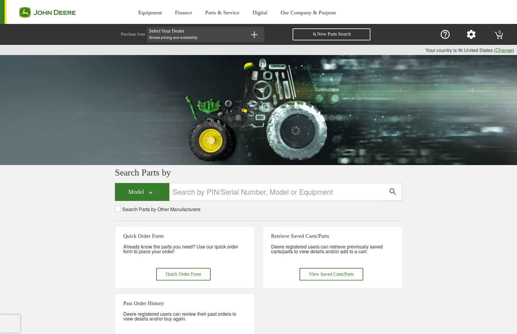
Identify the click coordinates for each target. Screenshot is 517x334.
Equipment (150, 13)
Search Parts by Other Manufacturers (161, 209)
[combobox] (277, 191)
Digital (260, 13)
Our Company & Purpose (308, 13)
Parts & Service (222, 13)
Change (504, 50)
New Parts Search (331, 34)
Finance (183, 13)
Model (141, 192)
